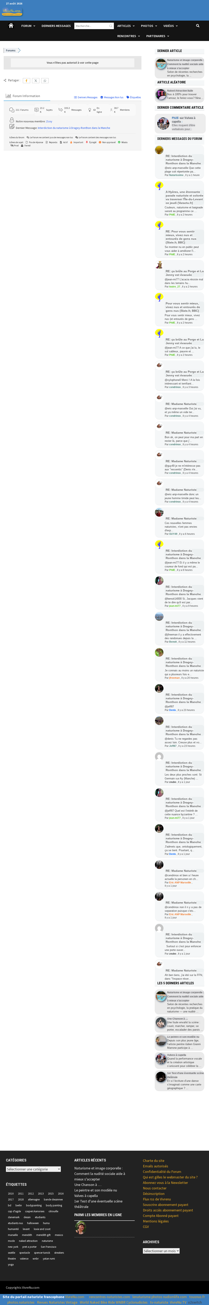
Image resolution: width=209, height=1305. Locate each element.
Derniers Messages (56, 26)
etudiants (40, 1217)
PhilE (172, 214)
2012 (31, 1193)
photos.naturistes (20, 1302)
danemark (13, 1217)
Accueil (11, 28)
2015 (51, 1193)
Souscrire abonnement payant (165, 1204)
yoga (11, 1264)
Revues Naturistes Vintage (57, 1302)
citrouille (53, 1211)
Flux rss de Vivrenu (157, 1199)
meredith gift (43, 1235)
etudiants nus (15, 1223)
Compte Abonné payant (161, 1215)
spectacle (24, 1252)
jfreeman (174, 677)
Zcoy (49, 121)
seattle (11, 1252)
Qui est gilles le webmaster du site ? (170, 1177)
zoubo (172, 782)
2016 (61, 1193)
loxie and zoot (42, 1229)
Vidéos (168, 26)
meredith (27, 1235)
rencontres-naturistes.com (109, 1296)
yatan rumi (49, 1258)
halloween (33, 1223)
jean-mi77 (175, 605)
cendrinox (175, 387)
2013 (41, 1193)
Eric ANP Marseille (180, 882)
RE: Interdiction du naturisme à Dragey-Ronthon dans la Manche (183, 159)
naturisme (47, 1241)
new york (13, 1247)
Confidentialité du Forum (162, 1171)
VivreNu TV (178, 1302)
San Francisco (48, 1247)
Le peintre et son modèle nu (95, 1190)
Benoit (173, 641)
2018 (21, 1199)
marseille (13, 1235)
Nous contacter (155, 1188)
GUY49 (173, 534)
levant (26, 1229)
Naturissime (176, 175)
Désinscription (154, 1193)
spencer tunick (42, 1252)
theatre (12, 1258)
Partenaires (155, 36)
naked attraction (28, 1241)
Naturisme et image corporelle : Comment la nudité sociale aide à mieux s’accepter (99, 1173)
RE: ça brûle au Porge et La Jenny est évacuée (185, 373)
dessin (27, 1217)
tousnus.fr (197, 1296)
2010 (11, 1193)
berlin (19, 1205)
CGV (146, 1226)
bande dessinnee (53, 1199)
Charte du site (153, 1160)
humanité (13, 1229)
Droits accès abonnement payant (168, 1210)
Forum (26, 26)
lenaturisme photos (147, 1296)
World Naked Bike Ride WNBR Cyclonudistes (114, 1302)
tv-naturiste (159, 1302)
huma (46, 1223)
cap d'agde (14, 1211)
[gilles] (81, 1227)
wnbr (36, 1258)
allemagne (34, 1199)
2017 (11, 1199)
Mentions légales (156, 1221)
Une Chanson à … (87, 1184)
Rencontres (126, 36)
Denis (172, 710)
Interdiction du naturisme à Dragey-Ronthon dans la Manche (74, 128)
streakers (59, 1252)
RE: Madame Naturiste (181, 404)
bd (9, 1205)
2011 (21, 1193)
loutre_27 (174, 286)
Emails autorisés (155, 1166)
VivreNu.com (74, 1296)
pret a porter (29, 1247)
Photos (147, 26)
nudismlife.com (175, 1296)
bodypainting (34, 1205)
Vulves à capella (86, 1195)
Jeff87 (173, 746)
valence (24, 1258)
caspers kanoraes (34, 1211)
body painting (54, 1205)
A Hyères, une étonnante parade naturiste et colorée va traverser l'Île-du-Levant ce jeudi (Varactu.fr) (184, 197)
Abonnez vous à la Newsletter (165, 1182)
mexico (59, 1235)
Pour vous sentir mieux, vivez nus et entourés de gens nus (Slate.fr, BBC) (183, 307)
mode (11, 1241)
